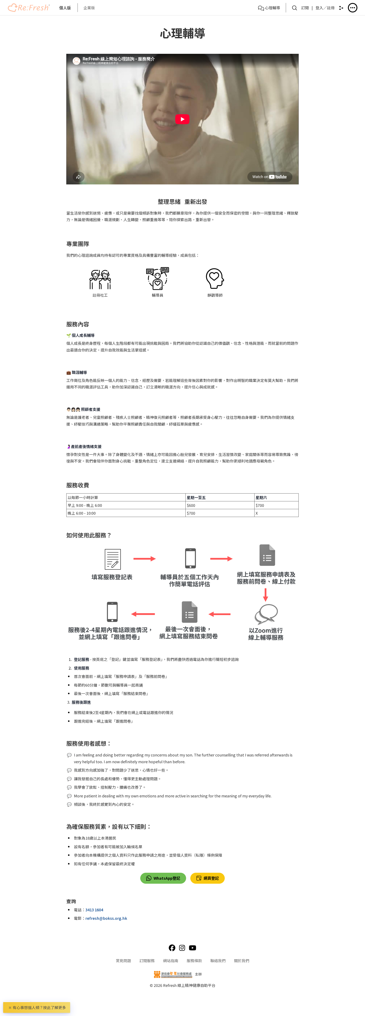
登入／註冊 (325, 7)
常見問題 (123, 960)
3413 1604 (94, 909)
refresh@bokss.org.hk (106, 918)
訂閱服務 (147, 960)
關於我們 (241, 960)
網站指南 (170, 960)
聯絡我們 (218, 960)
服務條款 (194, 960)
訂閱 (305, 7)
